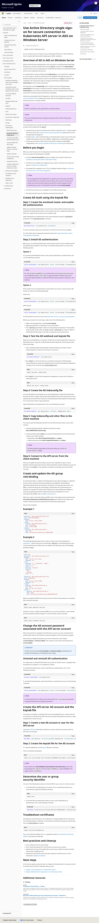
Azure (29, 23)
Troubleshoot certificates (86, 49)
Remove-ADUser (40, 856)
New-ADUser (31, 729)
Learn (24, 23)
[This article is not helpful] (95, 59)
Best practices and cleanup (87, 51)
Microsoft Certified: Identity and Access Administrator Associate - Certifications (44, 895)
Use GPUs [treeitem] (8, 98)
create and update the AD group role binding (51, 143)
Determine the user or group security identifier (60, 316)
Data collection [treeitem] (8, 49)
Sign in (95, 13)
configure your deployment (39, 165)
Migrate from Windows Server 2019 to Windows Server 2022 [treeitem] (12, 82)
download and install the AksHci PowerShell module (41, 159)
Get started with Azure (90, 17)
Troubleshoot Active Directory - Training (33, 886)
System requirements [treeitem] (9, 69)
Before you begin (84, 29)
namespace (26, 543)
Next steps (83, 53)
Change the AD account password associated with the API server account (88, 39)
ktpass (44, 747)
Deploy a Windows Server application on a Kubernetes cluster (44, 872)
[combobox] (10, 24)
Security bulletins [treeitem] (8, 52)
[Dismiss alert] (96, 3)
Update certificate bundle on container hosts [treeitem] (12, 149)
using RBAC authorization (47, 494)
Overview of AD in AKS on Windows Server (87, 26)
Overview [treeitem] (6, 66)
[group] (49, 264)
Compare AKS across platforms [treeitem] (9, 41)
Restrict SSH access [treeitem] (12, 130)
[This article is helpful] (93, 59)
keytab (64, 130)
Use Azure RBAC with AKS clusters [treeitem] (12, 143)
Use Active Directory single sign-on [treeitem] (12, 134)
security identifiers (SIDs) (30, 98)
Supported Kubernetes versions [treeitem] (10, 46)
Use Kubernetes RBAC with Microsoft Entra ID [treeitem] (13, 139)
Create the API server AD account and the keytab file (87, 43)
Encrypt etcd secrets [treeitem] (12, 161)
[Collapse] (19, 21)
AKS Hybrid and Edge (38, 23)
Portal (80, 17)
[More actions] (74, 23)
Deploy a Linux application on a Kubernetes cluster (41, 870)
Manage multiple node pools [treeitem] (11, 102)
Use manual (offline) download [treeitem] (11, 94)
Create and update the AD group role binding (87, 35)
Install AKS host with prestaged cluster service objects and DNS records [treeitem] (12, 89)
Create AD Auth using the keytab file (49, 132)
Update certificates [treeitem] (12, 154)
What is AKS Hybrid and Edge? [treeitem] (10, 36)
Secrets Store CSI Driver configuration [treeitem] (13, 157)
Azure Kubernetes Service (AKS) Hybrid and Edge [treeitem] (9, 29)
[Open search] (91, 13)
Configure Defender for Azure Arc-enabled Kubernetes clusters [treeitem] (13, 166)
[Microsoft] (3, 13)
